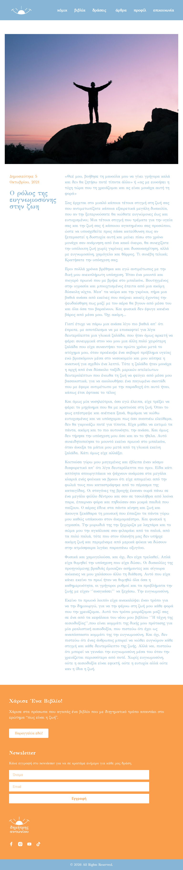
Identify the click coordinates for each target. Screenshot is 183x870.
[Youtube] (29, 844)
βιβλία (79, 10)
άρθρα (121, 10)
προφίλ (140, 10)
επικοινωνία (163, 10)
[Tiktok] (38, 844)
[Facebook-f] (11, 844)
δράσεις (99, 10)
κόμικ (62, 10)
